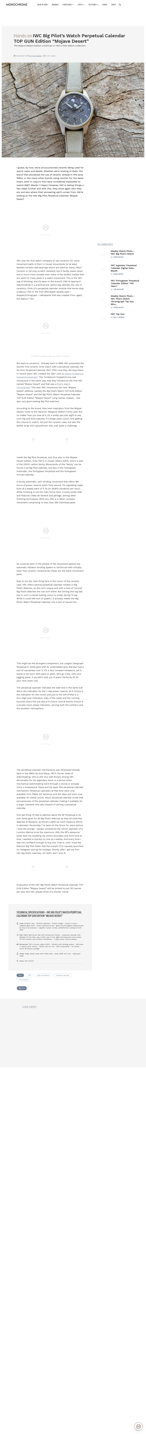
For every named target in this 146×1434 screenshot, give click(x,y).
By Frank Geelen (35, 56)
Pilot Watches (24, 980)
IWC (20, 975)
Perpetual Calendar (62, 975)
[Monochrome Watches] (16, 4)
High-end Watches (43, 975)
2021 (29, 975)
